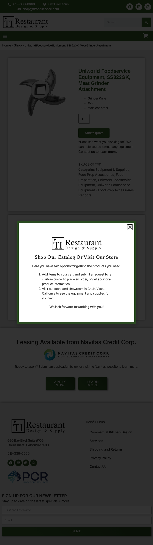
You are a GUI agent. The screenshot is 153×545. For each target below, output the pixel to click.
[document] (76, 272)
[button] (130, 227)
